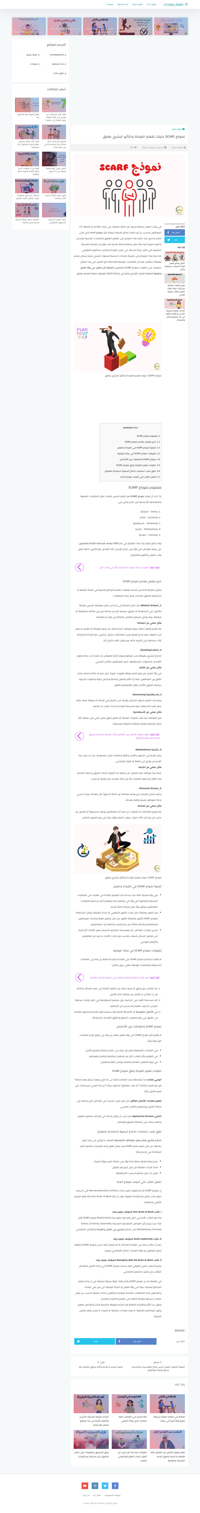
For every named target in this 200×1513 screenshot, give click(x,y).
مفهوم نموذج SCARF (148, 436)
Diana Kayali (177, 147)
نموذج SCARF (137, 496)
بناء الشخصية (122, 4)
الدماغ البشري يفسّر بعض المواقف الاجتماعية (137, 1140)
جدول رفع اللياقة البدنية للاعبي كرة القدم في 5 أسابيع (135, 30)
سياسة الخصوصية (112, 1495)
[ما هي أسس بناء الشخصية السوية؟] (29, 26)
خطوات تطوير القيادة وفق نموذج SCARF (138, 465)
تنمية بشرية (137, 4)
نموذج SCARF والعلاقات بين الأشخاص (140, 459)
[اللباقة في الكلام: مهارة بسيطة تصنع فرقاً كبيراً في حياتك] (100, 26)
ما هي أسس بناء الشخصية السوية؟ (29, 32)
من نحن (86, 1495)
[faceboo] (115, 1485)
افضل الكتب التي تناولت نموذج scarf (140, 477)
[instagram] (95, 1485)
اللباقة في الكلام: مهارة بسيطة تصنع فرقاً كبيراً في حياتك (100, 30)
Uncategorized (57, 55)
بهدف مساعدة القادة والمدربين (95, 543)
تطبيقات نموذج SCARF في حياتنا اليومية (138, 453)
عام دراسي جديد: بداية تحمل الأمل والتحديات (64, 30)
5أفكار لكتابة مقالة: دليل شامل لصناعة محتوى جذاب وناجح (171, 30)
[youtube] (85, 1485)
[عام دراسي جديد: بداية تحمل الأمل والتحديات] (64, 26)
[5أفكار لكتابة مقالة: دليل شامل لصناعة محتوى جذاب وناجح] (171, 26)
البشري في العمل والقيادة (110, 1229)
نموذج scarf (96, 232)
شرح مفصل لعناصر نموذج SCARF (142, 442)
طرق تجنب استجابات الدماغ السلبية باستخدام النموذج (132, 471)
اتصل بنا (97, 1495)
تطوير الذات (151, 4)
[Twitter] (105, 1485)
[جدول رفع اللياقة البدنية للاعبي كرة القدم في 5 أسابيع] (135, 26)
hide (135, 428)
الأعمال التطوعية (145, 1012)
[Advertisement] (129, 61)
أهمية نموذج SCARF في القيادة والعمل (138, 447)
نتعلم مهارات (173, 4)
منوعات (109, 4)
